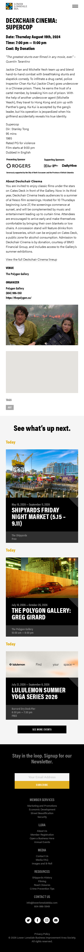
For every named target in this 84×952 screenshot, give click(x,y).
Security (42, 817)
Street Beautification (42, 813)
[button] (42, 368)
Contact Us (42, 856)
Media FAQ (42, 860)
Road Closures (42, 885)
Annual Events (42, 842)
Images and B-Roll (42, 863)
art (10, 407)
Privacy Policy (42, 934)
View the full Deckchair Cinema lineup (31, 259)
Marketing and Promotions (42, 805)
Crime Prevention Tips (42, 888)
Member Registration (42, 834)
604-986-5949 (42, 906)
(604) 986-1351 (14, 293)
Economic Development (42, 809)
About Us (42, 831)
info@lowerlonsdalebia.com (42, 902)
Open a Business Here (42, 838)
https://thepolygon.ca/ (18, 297)
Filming (42, 881)
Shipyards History (42, 877)
